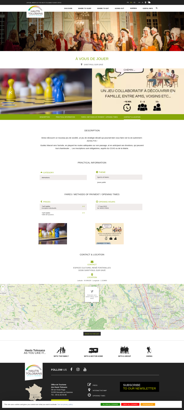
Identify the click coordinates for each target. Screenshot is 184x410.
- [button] (3, 290)
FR (128, 2)
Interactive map (100, 390)
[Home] (35, 11)
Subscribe (139, 386)
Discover (68, 8)
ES (134, 2)
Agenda (133, 8)
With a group (124, 356)
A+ (139, 2)
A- (142, 2)
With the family (61, 356)
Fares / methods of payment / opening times (99, 117)
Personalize (148, 404)
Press (95, 385)
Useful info (148, 8)
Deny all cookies (130, 404)
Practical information (65, 117)
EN (131, 2)
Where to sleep (84, 8)
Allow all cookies (110, 404)
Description (45, 117)
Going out (119, 8)
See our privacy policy (65, 404)
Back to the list (92, 334)
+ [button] (3, 286)
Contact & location (132, 117)
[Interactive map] (145, 2)
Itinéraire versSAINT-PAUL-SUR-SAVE (92, 296)
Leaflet (160, 329)
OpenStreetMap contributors (176, 329)
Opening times (99, 396)
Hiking (149, 356)
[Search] (156, 8)
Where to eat (103, 8)
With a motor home (93, 356)
